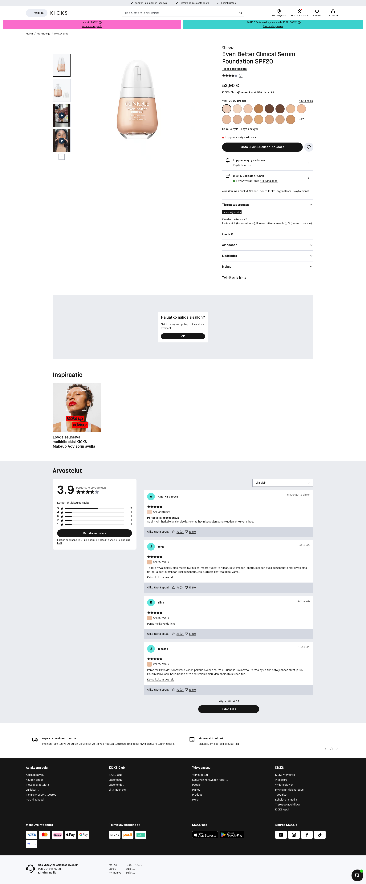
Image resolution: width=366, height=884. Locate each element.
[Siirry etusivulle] (59, 13)
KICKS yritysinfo (285, 775)
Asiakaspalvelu (35, 775)
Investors (281, 779)
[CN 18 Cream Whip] (290, 108)
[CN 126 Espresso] (269, 108)
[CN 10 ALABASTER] (248, 108)
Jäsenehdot (116, 784)
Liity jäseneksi (117, 789)
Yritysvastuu (200, 775)
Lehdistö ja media (286, 799)
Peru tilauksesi (35, 799)
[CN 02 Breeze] (226, 108)
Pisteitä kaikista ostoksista (194, 3)
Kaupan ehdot (34, 779)
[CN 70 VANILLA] (280, 119)
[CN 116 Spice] (258, 108)
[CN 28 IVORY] (226, 119)
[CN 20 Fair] (301, 108)
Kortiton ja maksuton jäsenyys (151, 3)
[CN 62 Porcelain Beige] (269, 119)
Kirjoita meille (47, 872)
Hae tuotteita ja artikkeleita (142, 12)
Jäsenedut (115, 779)
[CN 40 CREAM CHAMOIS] (237, 119)
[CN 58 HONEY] (258, 119)
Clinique (228, 48)
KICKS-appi (282, 809)
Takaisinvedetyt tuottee (41, 794)
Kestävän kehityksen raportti (210, 779)
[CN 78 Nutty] (290, 119)
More (195, 799)
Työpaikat (281, 794)
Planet (196, 789)
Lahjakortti (32, 789)
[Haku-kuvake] (241, 13)
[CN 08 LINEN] (237, 108)
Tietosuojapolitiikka (287, 804)
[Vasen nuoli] (325, 749)
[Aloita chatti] (357, 875)
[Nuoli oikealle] (337, 749)
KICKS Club (115, 775)
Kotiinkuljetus (228, 3)
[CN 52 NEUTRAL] (248, 119)
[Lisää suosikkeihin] (308, 147)
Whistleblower (284, 784)
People (196, 784)
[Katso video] (62, 115)
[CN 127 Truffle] (280, 108)
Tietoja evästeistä (37, 784)
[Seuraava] (62, 157)
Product (197, 794)
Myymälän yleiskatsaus (289, 789)
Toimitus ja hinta (234, 278)
